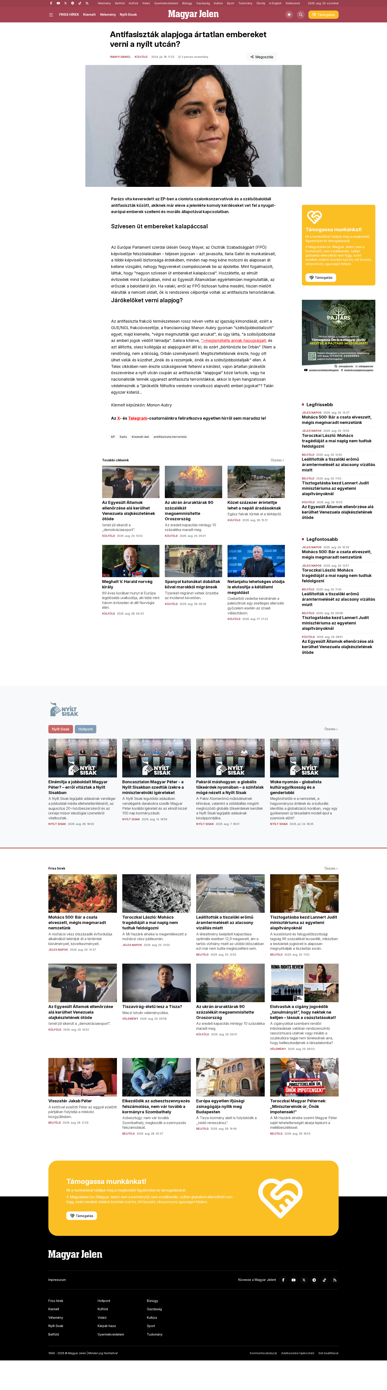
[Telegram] (72, 3)
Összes (276, 460)
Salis (123, 436)
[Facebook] (51, 3)
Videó (146, 3)
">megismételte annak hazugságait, (234, 340)
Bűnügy (187, 3)
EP (113, 436)
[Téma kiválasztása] (289, 15)
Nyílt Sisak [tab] (60, 729)
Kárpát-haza (107, 1326)
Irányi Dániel (120, 56)
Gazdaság (203, 3)
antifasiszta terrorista (170, 436)
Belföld (120, 3)
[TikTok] (79, 3)
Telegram (137, 418)
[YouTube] (58, 3)
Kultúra (218, 3)
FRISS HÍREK (69, 14)
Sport (230, 3)
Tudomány (245, 3)
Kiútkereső (293, 3)
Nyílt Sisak (128, 14)
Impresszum (57, 1280)
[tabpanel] (193, 786)
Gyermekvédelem (166, 3)
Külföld (133, 3)
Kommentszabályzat (263, 1353)
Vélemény (104, 3)
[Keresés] (301, 15)
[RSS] (87, 3)
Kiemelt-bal (140, 436)
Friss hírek (55, 1301)
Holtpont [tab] (85, 729)
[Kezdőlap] (193, 14)
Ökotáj (260, 3)
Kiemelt (89, 14)
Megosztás (264, 57)
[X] (65, 3)
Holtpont (104, 1301)
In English (275, 3)
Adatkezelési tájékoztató (297, 1353)
